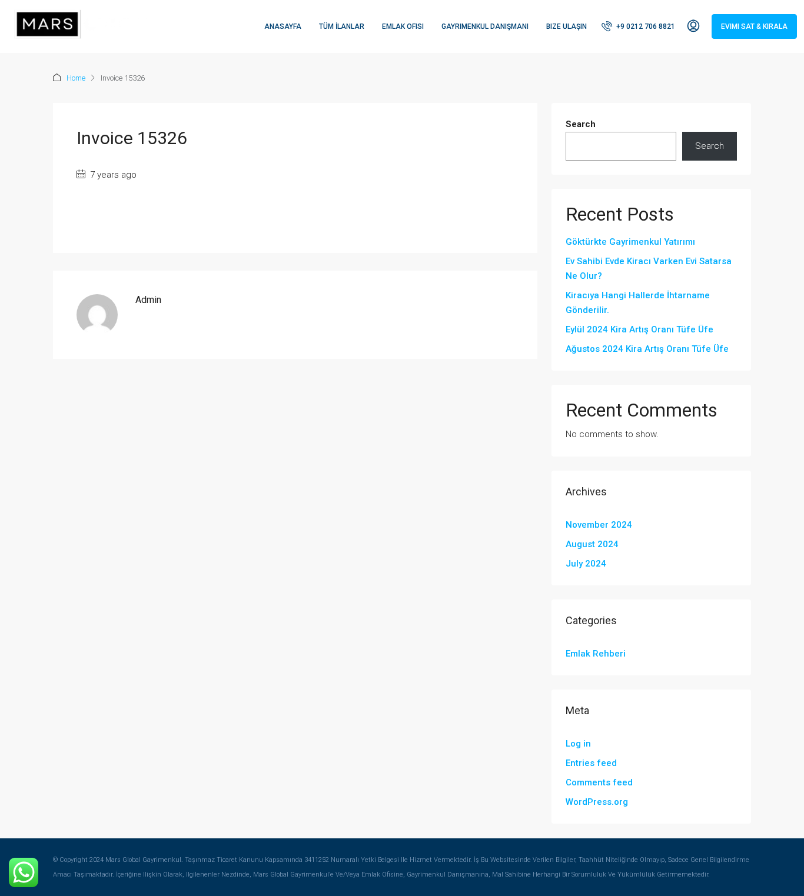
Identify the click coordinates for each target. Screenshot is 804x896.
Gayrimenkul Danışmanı (485, 26)
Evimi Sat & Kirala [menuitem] (754, 26)
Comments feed (599, 782)
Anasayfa (282, 26)
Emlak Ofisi (403, 26)
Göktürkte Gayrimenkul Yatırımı (630, 242)
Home (76, 78)
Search (581, 124)
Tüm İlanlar (341, 26)
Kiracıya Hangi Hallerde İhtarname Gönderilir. (638, 302)
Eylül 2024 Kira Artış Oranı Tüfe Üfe (639, 329)
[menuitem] (638, 26)
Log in (578, 743)
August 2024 (592, 544)
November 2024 (599, 524)
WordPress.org (597, 802)
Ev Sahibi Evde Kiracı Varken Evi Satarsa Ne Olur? (649, 268)
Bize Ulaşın (566, 26)
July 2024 (586, 563)
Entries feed (591, 763)
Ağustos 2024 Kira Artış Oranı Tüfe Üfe (647, 349)
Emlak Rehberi (596, 653)
